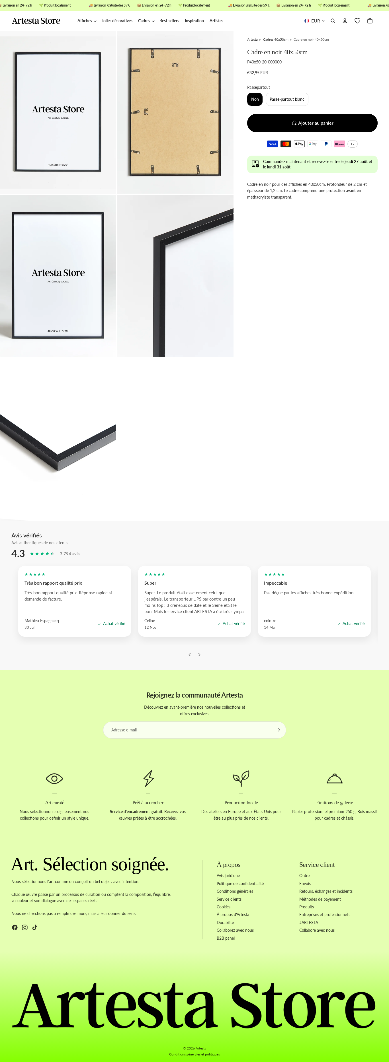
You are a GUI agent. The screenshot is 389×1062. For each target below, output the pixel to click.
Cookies (223, 906)
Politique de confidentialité (240, 883)
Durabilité (225, 922)
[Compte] (345, 21)
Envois (305, 883)
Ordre (304, 875)
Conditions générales (235, 891)
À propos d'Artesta (233, 914)
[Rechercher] (333, 21)
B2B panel (226, 937)
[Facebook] (14, 927)
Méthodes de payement (320, 898)
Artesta (201, 1048)
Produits (306, 906)
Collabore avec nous (317, 930)
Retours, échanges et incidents (326, 891)
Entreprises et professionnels (324, 914)
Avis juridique (228, 875)
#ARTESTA (308, 922)
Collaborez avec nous (235, 930)
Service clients (229, 898)
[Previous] (190, 656)
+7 (354, 145)
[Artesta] (41, 21)
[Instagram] (24, 927)
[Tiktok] (34, 927)
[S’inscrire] (278, 730)
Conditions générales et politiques (194, 1054)
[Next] (199, 656)
